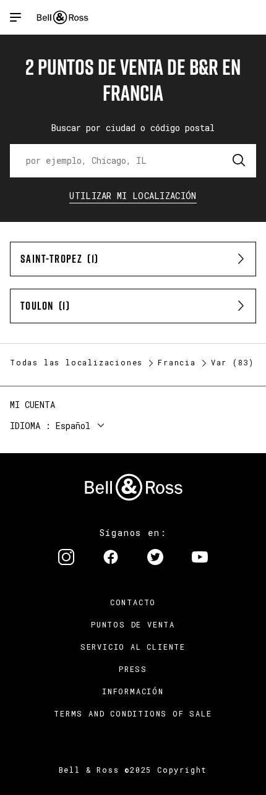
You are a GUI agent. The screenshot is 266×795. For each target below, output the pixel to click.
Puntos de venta (133, 624)
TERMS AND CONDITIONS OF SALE (133, 713)
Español (73, 426)
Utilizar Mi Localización (132, 196)
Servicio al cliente (133, 647)
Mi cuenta (32, 404)
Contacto (133, 602)
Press (133, 669)
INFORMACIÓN (133, 691)
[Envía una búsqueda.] (239, 160)
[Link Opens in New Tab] (66, 558)
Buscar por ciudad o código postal (133, 128)
